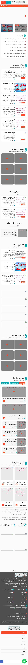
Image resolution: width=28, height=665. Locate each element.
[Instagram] (7, 5)
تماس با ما (23, 654)
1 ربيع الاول (14, 230)
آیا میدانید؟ (23, 102)
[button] (25, 16)
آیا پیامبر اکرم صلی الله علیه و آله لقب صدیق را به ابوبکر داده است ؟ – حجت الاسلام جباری (10, 449)
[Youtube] (3, 5)
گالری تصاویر (22, 644)
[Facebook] (1, 5)
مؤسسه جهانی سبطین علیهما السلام (8, 621)
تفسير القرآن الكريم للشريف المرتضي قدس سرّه (8, 503)
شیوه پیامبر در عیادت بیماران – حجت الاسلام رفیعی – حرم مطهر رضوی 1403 (10, 423)
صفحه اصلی (22, 632)
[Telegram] (6, 5)
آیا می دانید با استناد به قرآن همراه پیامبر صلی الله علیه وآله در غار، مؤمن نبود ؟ (9, 109)
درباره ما (23, 651)
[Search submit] (1, 661)
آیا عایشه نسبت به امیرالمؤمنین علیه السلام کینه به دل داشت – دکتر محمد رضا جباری (14, 398)
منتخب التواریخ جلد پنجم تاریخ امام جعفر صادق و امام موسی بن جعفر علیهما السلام (8, 482)
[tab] (22, 383)
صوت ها (23, 641)
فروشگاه (23, 647)
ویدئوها (23, 638)
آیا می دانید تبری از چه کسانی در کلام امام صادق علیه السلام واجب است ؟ (8, 97)
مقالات (24, 635)
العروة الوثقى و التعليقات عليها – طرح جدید (21, 482)
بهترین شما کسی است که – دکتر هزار (17, 415)
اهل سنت (17, 25)
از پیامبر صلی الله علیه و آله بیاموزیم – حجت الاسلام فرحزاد (10, 432)
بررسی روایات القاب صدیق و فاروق (8, 31)
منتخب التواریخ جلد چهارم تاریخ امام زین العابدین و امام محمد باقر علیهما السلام (21, 503)
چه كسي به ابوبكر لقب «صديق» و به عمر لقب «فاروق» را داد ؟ (22, 31)
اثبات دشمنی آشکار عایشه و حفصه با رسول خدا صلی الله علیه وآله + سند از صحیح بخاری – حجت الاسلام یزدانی (10, 440)
